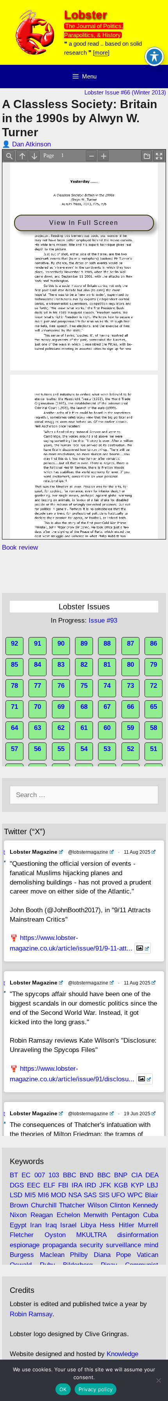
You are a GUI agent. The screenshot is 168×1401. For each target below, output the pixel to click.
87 (130, 643)
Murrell (148, 1225)
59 (130, 728)
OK (63, 1389)
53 (107, 749)
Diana (102, 1255)
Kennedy (145, 1205)
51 (153, 749)
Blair (151, 1195)
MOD (58, 1195)
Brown (19, 1205)
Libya (88, 1225)
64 (14, 728)
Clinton (120, 1205)
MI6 (43, 1195)
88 (107, 643)
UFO (118, 1195)
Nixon (18, 1215)
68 (84, 706)
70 (37, 706)
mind (151, 1245)
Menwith (96, 1215)
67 (107, 706)
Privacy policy (96, 1389)
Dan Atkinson (31, 144)
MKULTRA (91, 1235)
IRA (76, 1185)
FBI (63, 1185)
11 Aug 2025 (137, 852)
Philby (79, 1255)
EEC (33, 1185)
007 (39, 1175)
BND (86, 1175)
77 (37, 685)
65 (153, 706)
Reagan (41, 1215)
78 (14, 685)
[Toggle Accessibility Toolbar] (154, 56)
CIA (136, 1175)
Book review (20, 547)
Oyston (55, 1235)
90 (60, 643)
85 (14, 664)
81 (107, 664)
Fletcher (22, 1235)
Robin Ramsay (31, 1314)
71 (14, 706)
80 (130, 664)
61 (84, 728)
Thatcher (72, 1205)
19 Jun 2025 (137, 1113)
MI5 (30, 1195)
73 (130, 685)
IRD (90, 1185)
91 (37, 643)
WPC (135, 1195)
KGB (121, 1185)
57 (14, 749)
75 (84, 685)
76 (60, 685)
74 (107, 685)
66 (130, 706)
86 (153, 643)
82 (84, 664)
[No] (158, 1380)
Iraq (51, 1225)
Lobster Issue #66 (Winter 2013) (125, 92)
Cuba (150, 1215)
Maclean (52, 1255)
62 (60, 728)
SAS (90, 1195)
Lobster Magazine (33, 852)
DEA (151, 1175)
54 (84, 749)
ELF (49, 1185)
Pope (123, 1255)
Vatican (147, 1255)
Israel (68, 1225)
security (91, 1245)
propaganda (60, 1245)
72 (153, 685)
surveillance (123, 1245)
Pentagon (125, 1215)
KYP (137, 1185)
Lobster (85, 14)
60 (107, 728)
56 (37, 749)
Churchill (44, 1205)
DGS (17, 1185)
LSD (16, 1195)
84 (37, 664)
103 (53, 1175)
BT (14, 1175)
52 (130, 749)
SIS (104, 1195)
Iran (35, 1225)
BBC (69, 1175)
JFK (105, 1185)
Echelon (68, 1215)
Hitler (126, 1225)
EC (25, 1175)
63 (37, 728)
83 (60, 664)
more (101, 52)
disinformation (137, 1235)
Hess (107, 1225)
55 (60, 749)
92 (14, 643)
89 (84, 643)
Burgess (22, 1255)
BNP (120, 1175)
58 (153, 728)
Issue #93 (103, 620)
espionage (24, 1245)
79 (153, 664)
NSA (74, 1195)
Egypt (18, 1225)
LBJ (152, 1185)
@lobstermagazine (88, 852)
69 (60, 706)
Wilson (97, 1205)
